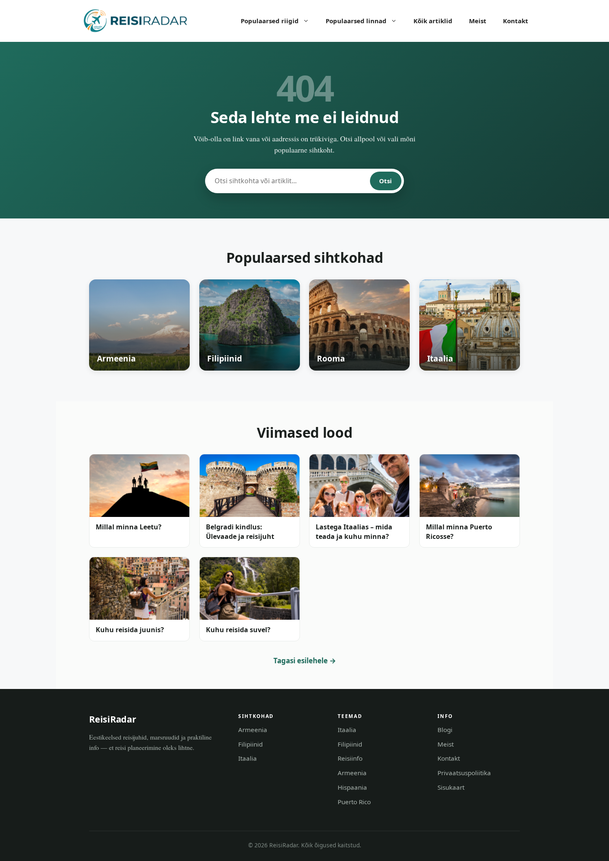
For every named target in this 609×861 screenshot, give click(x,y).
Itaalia (247, 758)
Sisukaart (450, 787)
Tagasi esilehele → (304, 660)
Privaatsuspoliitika (464, 773)
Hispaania (352, 787)
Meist (477, 21)
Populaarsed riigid (270, 21)
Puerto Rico (354, 802)
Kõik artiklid (432, 21)
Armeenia (252, 729)
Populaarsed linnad (356, 21)
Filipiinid (250, 744)
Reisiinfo (350, 758)
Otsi (385, 181)
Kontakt (515, 21)
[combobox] (288, 181)
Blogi (444, 729)
